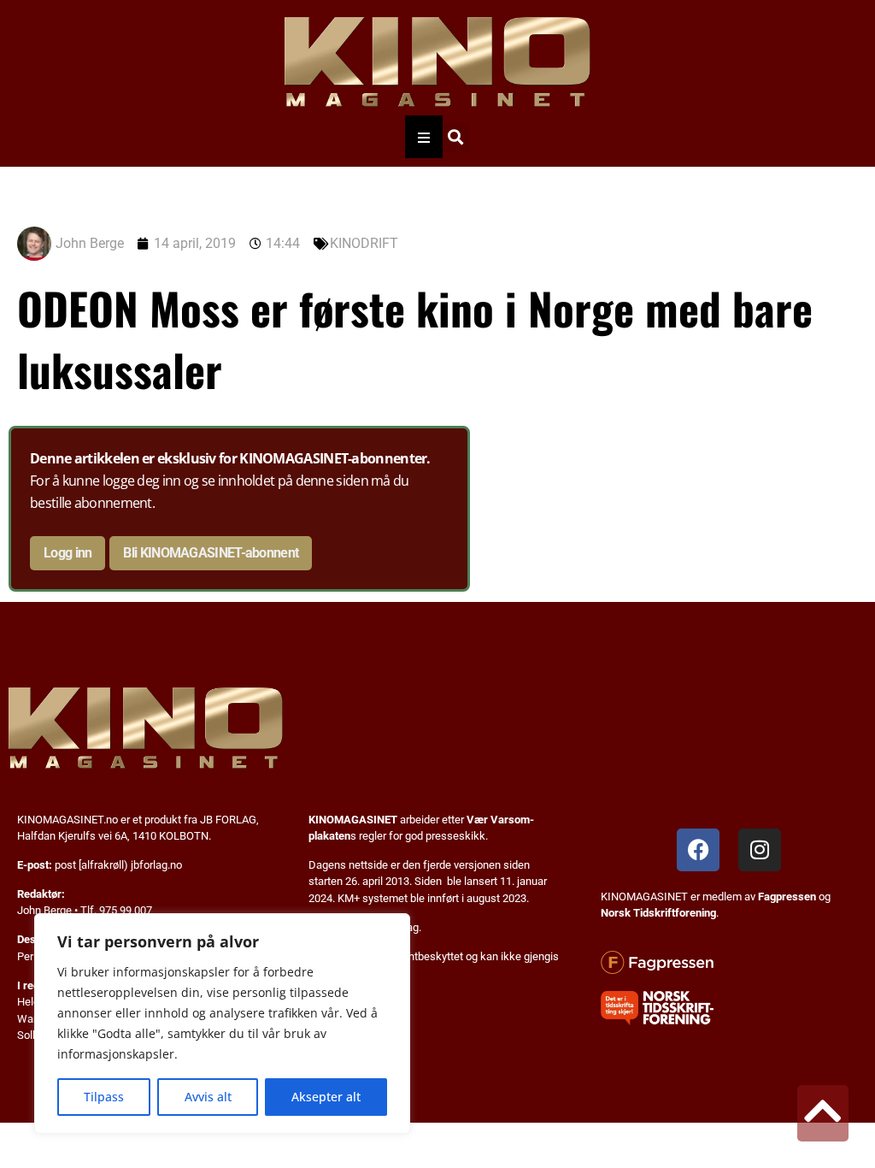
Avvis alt (208, 1096)
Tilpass (104, 1096)
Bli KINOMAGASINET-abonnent (210, 553)
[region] (222, 1023)
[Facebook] (698, 850)
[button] (455, 137)
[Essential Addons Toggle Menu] (424, 136)
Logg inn (67, 553)
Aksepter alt (326, 1096)
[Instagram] (759, 850)
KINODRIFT (364, 243)
